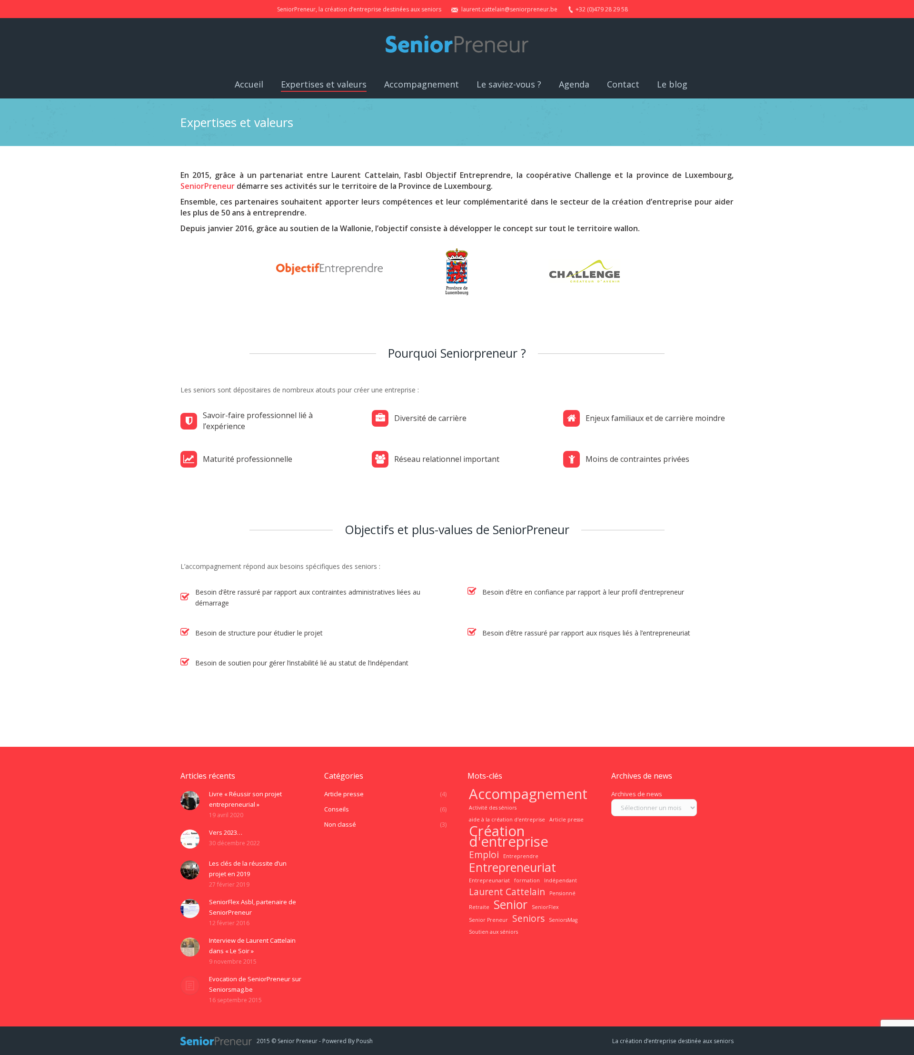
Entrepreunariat (489, 880)
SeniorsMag (563, 920)
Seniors (528, 918)
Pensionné (562, 893)
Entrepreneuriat (512, 867)
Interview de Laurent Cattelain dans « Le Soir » (252, 945)
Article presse (566, 819)
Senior (510, 904)
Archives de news (636, 794)
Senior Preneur (488, 920)
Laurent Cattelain (507, 892)
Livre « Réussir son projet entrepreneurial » (245, 799)
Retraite (479, 907)
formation (527, 880)
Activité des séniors (493, 807)
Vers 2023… (225, 832)
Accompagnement (528, 794)
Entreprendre (520, 856)
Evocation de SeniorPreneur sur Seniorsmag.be (255, 984)
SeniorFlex (545, 907)
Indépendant (560, 880)
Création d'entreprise (508, 836)
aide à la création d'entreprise (507, 819)
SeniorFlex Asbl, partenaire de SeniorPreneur (252, 907)
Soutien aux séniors (493, 931)
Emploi (484, 855)
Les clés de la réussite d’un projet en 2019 (248, 868)
